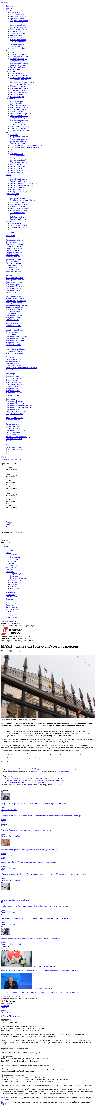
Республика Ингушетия (19, 181)
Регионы (4, 2)
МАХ (34, 769)
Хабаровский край (17, 213)
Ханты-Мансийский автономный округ (26, 145)
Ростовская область (18, 65)
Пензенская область (18, 109)
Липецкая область (17, 33)
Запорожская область (18, 225)
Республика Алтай (17, 166)
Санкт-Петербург (17, 97)
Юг (7, 50)
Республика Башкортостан (20, 114)
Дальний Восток (12, 194)
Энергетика (15, 557)
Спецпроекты (11, 584)
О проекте (5, 1006)
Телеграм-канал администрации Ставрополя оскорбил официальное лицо (34, 780)
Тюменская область (18, 143)
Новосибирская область (19, 162)
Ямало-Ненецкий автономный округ (25, 147)
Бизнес (8, 553)
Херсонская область (18, 227)
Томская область (16, 173)
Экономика (14, 555)
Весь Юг (13, 52)
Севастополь (15, 69)
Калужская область (18, 27)
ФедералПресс (63, 771)
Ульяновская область (18, 128)
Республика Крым (17, 67)
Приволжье (10, 99)
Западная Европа (16, 836)
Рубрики (4, 547)
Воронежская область (19, 23)
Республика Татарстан (19, 120)
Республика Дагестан (18, 179)
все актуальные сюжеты (10, 996)
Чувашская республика (19, 130)
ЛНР (12, 230)
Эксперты (10, 572)
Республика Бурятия (18, 219)
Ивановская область (18, 25)
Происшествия (11, 565)
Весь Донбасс (15, 223)
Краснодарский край (18, 59)
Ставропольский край (19, 192)
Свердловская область (19, 137)
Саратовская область (18, 124)
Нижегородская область (19, 105)
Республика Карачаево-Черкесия (23, 185)
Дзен (10, 771)
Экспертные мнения (18, 578)
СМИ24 (4, 1104)
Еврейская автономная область (22, 200)
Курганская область (18, 141)
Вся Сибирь (15, 152)
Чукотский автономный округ (22, 215)
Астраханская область (19, 54)
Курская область (16, 31)
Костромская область (18, 29)
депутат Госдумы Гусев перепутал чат (44, 758)
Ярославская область (18, 48)
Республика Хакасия (18, 171)
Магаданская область (18, 204)
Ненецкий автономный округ (22, 82)
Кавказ (8, 175)
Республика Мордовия (19, 118)
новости (4, 544)
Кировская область (17, 103)
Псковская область (17, 90)
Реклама (9, 522)
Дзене (30, 785)
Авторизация (6, 1012)
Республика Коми (17, 95)
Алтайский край (16, 154)
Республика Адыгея (18, 61)
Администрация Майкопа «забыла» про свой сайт (25, 782)
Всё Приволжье (16, 101)
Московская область (18, 14)
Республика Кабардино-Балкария (23, 183)
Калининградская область (20, 78)
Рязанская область (17, 38)
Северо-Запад (11, 71)
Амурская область (17, 198)
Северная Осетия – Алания (21, 189)
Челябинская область (18, 139)
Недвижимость (16, 559)
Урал (7, 133)
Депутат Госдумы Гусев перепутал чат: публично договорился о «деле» (33, 778)
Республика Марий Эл (19, 116)
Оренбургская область (19, 107)
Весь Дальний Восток (19, 196)
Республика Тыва (17, 168)
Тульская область (17, 46)
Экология (9, 570)
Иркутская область (17, 156)
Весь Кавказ (15, 177)
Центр (8, 10)
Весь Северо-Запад (17, 73)
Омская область (16, 164)
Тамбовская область (18, 42)
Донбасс (9, 221)
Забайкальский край (18, 217)
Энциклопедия (16, 574)
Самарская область (17, 122)
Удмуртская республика (19, 126)
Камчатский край (17, 202)
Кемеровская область (18, 158)
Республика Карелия (18, 92)
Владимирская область (19, 21)
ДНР (12, 232)
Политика (10, 551)
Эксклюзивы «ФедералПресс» (45, 966)
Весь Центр (15, 12)
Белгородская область (19, 16)
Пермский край (16, 111)
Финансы (14, 561)
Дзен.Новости (43, 769)
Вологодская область (18, 80)
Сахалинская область (18, 211)
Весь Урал (14, 135)
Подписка (14, 586)
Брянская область (17, 19)
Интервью (14, 582)
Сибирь (9, 149)
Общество (10, 563)
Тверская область (17, 44)
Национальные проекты (42, 988)
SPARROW (5, 1100)
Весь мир (9, 6)
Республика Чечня (17, 187)
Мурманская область (18, 86)
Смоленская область (18, 40)
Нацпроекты (11, 567)
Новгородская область (19, 88)
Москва (9, 8)
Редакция (4, 1010)
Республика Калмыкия (19, 63)
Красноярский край (18, 160)
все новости (6, 948)
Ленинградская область (19, 84)
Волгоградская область (19, 57)
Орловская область (17, 35)
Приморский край (17, 206)
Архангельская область (19, 76)
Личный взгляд (16, 580)
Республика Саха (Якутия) (20, 208)
